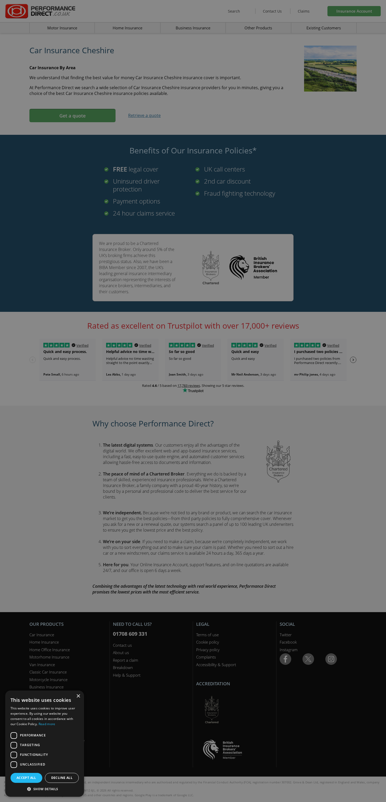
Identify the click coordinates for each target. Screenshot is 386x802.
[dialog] (193, 401)
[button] (45, 789)
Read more (47, 724)
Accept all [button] (26, 778)
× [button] (78, 696)
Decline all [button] (61, 778)
